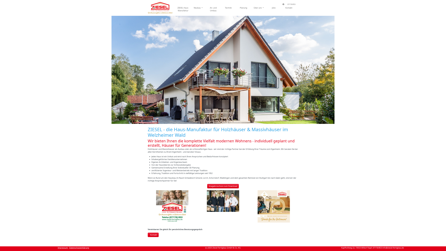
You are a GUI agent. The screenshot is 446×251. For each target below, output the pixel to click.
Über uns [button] (258, 8)
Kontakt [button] (153, 235)
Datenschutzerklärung (79, 247)
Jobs (274, 8)
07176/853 (291, 4)
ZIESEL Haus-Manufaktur (183, 9)
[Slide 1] (212, 120)
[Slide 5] (229, 120)
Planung (243, 8)
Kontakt (288, 8)
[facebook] (284, 4)
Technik (228, 8)
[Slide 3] (221, 120)
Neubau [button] (197, 8)
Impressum (63, 247)
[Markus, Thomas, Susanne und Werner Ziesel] (223, 201)
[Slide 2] (216, 120)
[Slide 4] (225, 120)
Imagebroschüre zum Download (223, 186)
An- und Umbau (213, 9)
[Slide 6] (233, 120)
